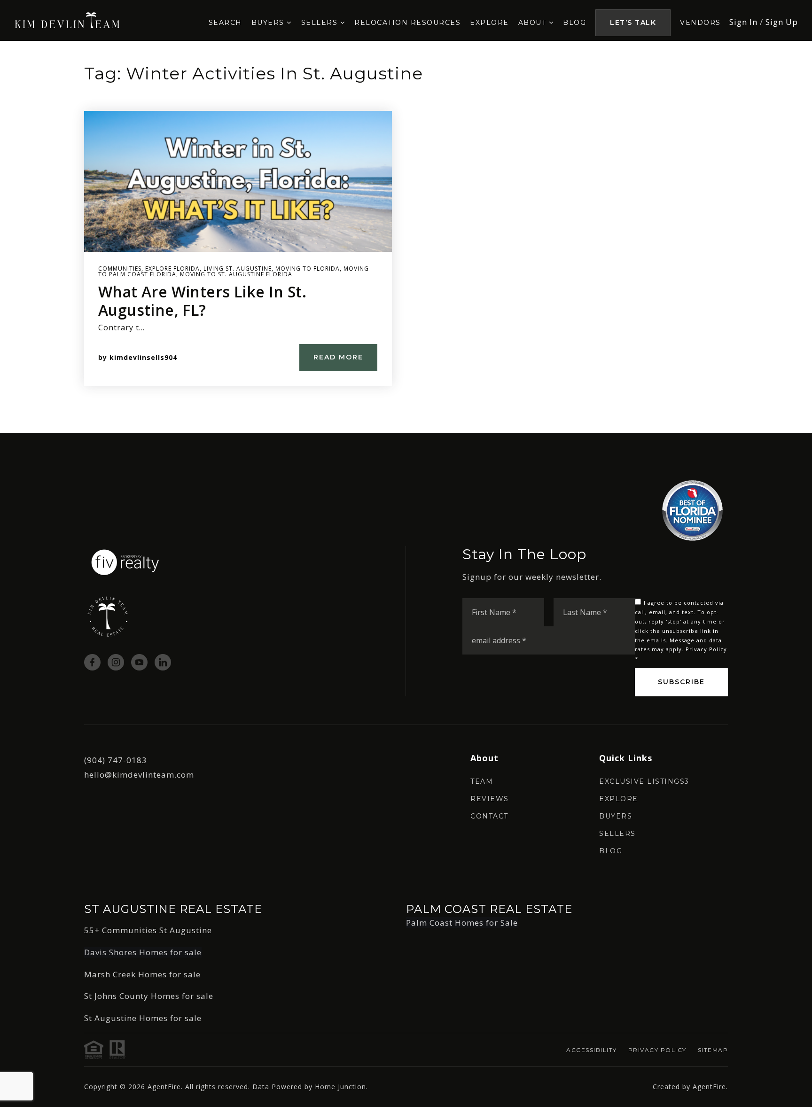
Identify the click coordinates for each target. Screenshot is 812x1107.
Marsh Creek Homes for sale (142, 974)
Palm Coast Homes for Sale (462, 922)
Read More (338, 357)
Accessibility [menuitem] (591, 1049)
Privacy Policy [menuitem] (657, 1049)
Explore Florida (172, 269)
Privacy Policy (706, 649)
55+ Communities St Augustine (148, 930)
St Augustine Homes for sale (143, 1018)
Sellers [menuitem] (320, 22)
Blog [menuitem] (574, 22)
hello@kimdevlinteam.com (139, 774)
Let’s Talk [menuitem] (633, 22)
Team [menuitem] (481, 781)
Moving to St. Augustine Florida (236, 274)
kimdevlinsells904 (143, 357)
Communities (119, 269)
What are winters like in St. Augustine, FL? (202, 300)
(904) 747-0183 (115, 760)
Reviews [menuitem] (489, 799)
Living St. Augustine (237, 269)
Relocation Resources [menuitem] (407, 22)
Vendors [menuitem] (700, 22)
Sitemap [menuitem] (713, 1049)
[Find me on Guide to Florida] (692, 509)
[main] (406, 237)
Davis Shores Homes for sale (143, 952)
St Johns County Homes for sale (148, 995)
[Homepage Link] (125, 561)
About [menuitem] (533, 22)
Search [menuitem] (225, 22)
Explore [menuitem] (489, 22)
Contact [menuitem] (489, 816)
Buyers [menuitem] (269, 22)
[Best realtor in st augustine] (67, 19)
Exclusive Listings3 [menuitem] (644, 781)
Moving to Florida (307, 269)
